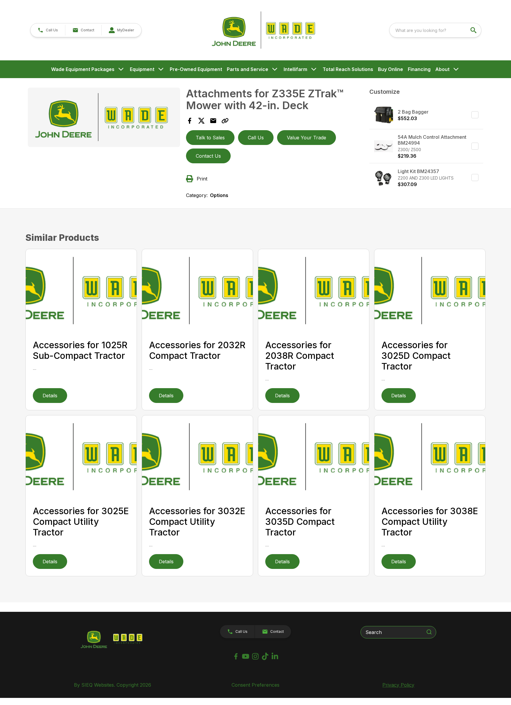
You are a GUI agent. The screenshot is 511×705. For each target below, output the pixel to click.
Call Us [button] (256, 138)
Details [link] (50, 396)
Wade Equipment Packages (82, 69)
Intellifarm (295, 69)
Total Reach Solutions (348, 69)
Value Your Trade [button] (306, 138)
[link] (121, 30)
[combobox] (435, 30)
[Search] (429, 632)
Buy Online (390, 69)
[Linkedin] (275, 656)
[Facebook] (236, 656)
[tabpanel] (104, 118)
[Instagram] (255, 656)
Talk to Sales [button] (210, 138)
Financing (419, 69)
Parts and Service (247, 69)
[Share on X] (201, 120)
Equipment (142, 69)
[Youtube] (245, 656)
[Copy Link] (225, 120)
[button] (47, 30)
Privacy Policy (398, 685)
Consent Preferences (255, 685)
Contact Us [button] (208, 156)
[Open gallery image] (104, 117)
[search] (474, 30)
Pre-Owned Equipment (196, 69)
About (442, 69)
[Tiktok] (265, 656)
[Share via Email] (213, 120)
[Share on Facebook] (189, 120)
